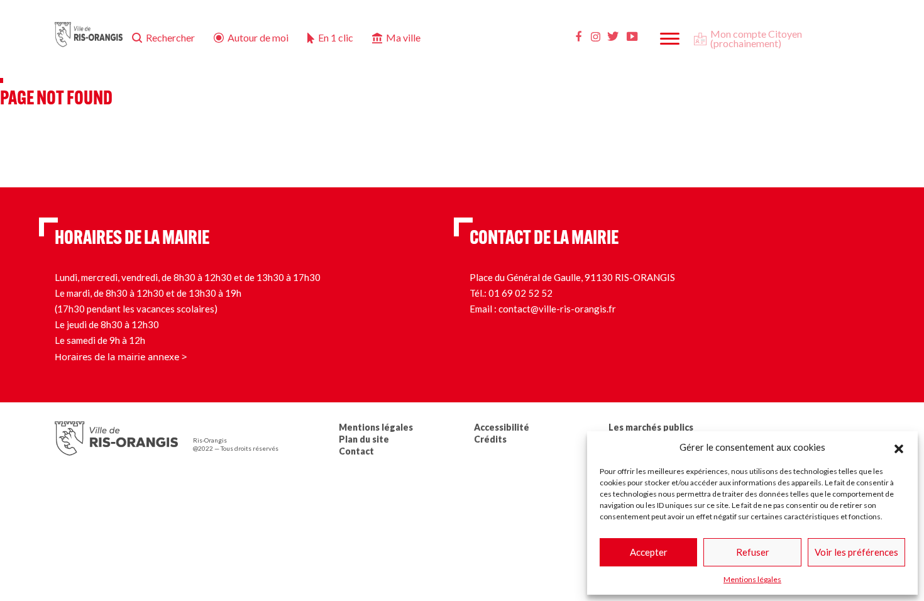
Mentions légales (752, 579)
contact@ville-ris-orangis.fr (557, 308)
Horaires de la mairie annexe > (121, 356)
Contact (356, 451)
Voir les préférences (856, 552)
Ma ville (403, 37)
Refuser (752, 552)
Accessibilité (501, 427)
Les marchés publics (650, 427)
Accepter (649, 552)
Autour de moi (258, 37)
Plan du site (364, 439)
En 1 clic (335, 37)
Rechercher (170, 37)
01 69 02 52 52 (520, 293)
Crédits (490, 439)
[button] (899, 447)
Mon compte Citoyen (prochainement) (756, 38)
